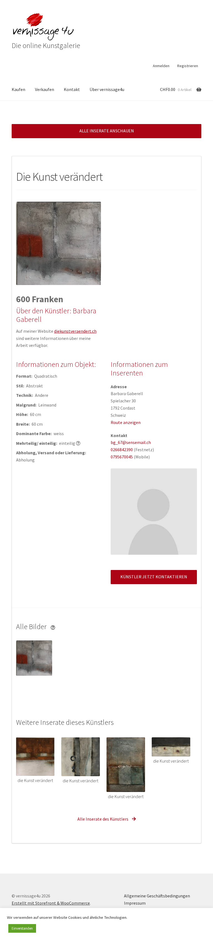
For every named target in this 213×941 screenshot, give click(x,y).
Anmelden (161, 65)
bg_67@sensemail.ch (131, 442)
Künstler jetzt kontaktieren (153, 576)
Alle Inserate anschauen (106, 130)
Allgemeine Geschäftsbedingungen (157, 896)
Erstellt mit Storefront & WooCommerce (51, 903)
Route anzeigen (126, 422)
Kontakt (72, 89)
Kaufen (18, 89)
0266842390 (122, 449)
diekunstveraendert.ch (75, 331)
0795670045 (122, 457)
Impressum (135, 903)
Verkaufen (44, 89)
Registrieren (187, 65)
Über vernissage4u (107, 89)
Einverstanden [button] (22, 928)
